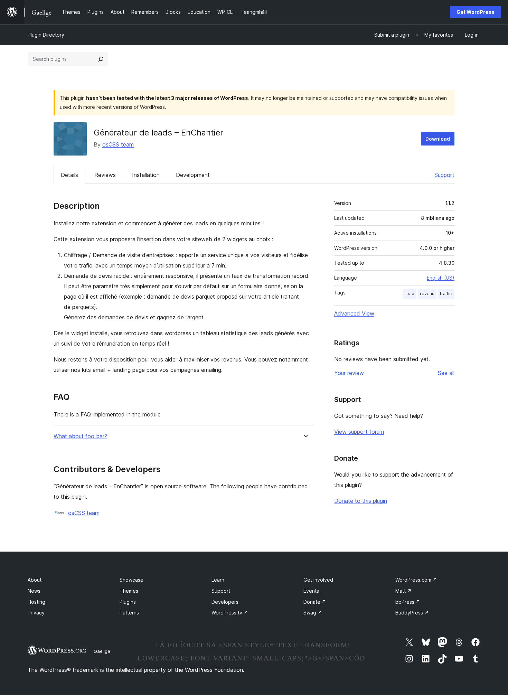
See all (446, 372)
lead (409, 293)
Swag (312, 613)
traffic (446, 293)
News (34, 591)
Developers (224, 602)
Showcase (131, 580)
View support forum (359, 431)
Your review (349, 372)
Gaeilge (102, 651)
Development (193, 174)
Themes (129, 591)
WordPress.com (416, 580)
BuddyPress (412, 613)
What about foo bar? (80, 436)
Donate (314, 602)
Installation (146, 174)
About (34, 580)
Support (444, 174)
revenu (427, 293)
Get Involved (318, 580)
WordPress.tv (229, 613)
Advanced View (354, 313)
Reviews (105, 174)
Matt (403, 591)
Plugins (128, 602)
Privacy (36, 613)
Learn (217, 580)
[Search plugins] (101, 59)
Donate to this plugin (360, 500)
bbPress (407, 602)
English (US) (440, 278)
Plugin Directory (46, 35)
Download (437, 139)
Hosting (36, 602)
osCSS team (118, 144)
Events (311, 591)
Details (69, 174)
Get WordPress (476, 12)
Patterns (129, 613)
